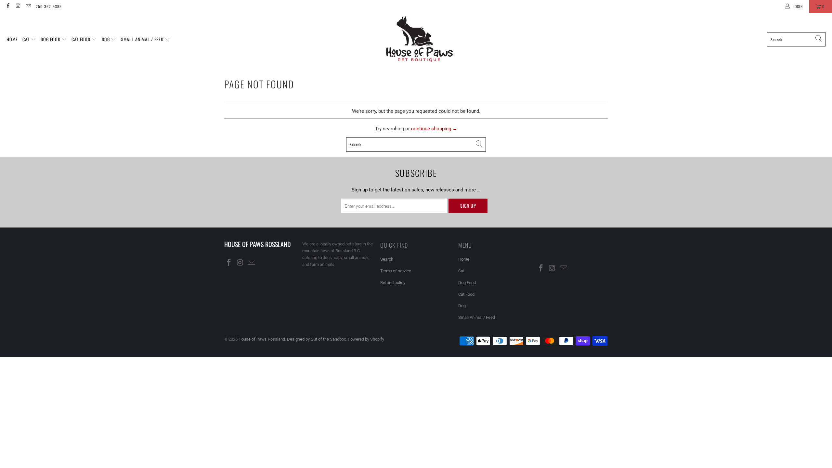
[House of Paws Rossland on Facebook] (7, 6)
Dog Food (51, 39)
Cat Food (82, 39)
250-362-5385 (49, 6)
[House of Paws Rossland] (419, 39)
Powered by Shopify (366, 339)
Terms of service (395, 270)
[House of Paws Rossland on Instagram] (17, 6)
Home (12, 39)
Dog (106, 39)
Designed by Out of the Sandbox (316, 339)
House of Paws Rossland (262, 339)
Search (386, 259)
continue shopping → (434, 129)
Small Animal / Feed (143, 39)
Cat (26, 39)
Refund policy (392, 282)
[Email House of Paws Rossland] (28, 6)
